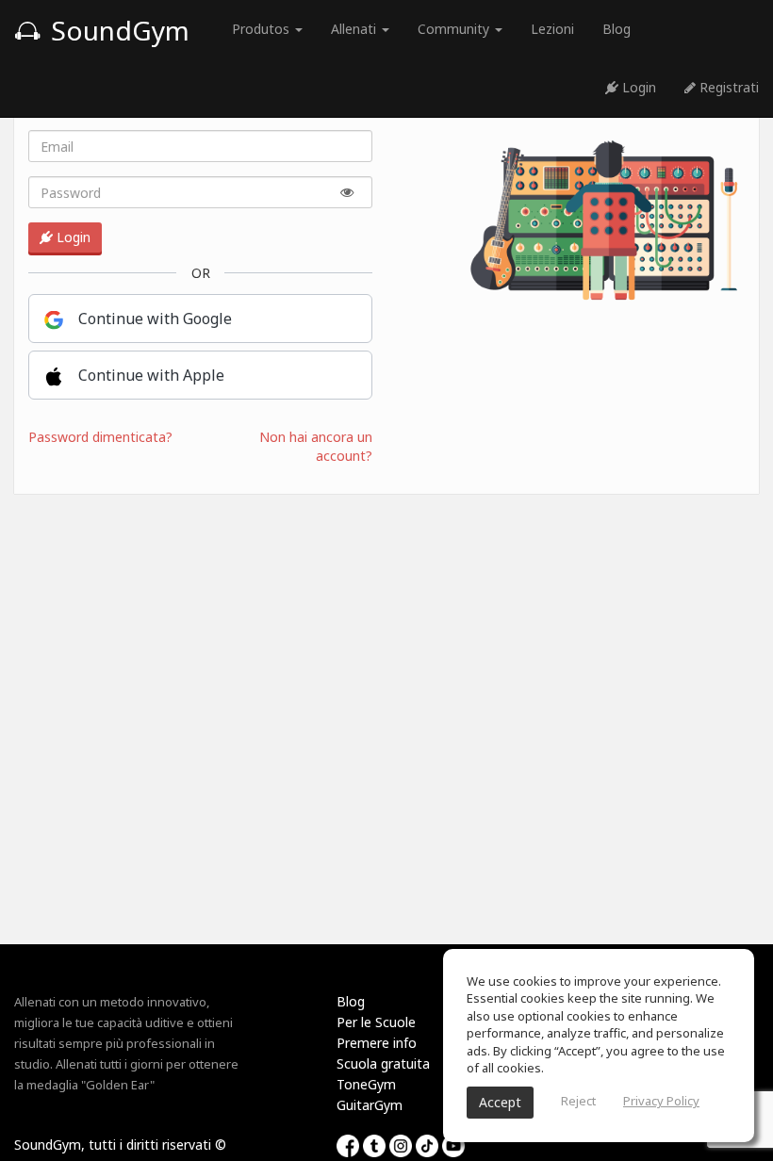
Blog (616, 29)
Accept (500, 1102)
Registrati (727, 87)
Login (637, 87)
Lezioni (552, 29)
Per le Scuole (376, 1022)
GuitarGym (370, 1105)
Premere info (377, 1043)
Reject (578, 1100)
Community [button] (455, 29)
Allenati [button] (355, 29)
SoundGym (116, 30)
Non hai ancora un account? (315, 446)
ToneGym (366, 1084)
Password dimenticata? (100, 437)
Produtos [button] (262, 29)
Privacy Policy (661, 1100)
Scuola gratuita (383, 1063)
